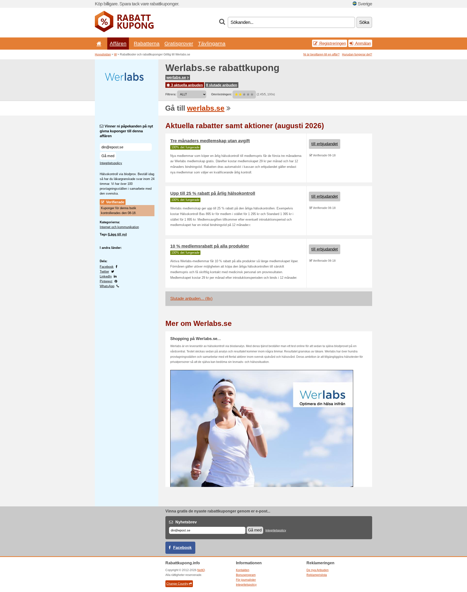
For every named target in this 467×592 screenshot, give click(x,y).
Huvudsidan (103, 54)
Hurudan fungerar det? (357, 54)
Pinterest (106, 281)
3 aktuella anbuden (186, 85)
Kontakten (242, 570)
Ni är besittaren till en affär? (321, 54)
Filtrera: (170, 94)
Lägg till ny (117, 234)
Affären (118, 43)
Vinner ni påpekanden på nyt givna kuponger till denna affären (126, 131)
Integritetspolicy (111, 163)
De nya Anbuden (317, 570)
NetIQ (201, 570)
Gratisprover (178, 43)
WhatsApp (107, 286)
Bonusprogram (246, 575)
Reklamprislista (316, 575)
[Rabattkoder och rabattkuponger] (124, 31)
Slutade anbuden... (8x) (191, 298)
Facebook (107, 267)
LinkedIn (106, 276)
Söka (364, 22)
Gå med (107, 156)
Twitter (104, 271)
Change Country (177, 583)
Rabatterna (147, 43)
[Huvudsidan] (98, 43)
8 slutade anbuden (221, 85)
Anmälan (362, 43)
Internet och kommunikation (119, 227)
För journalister (246, 580)
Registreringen (332, 43)
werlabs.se (176, 77)
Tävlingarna (211, 43)
